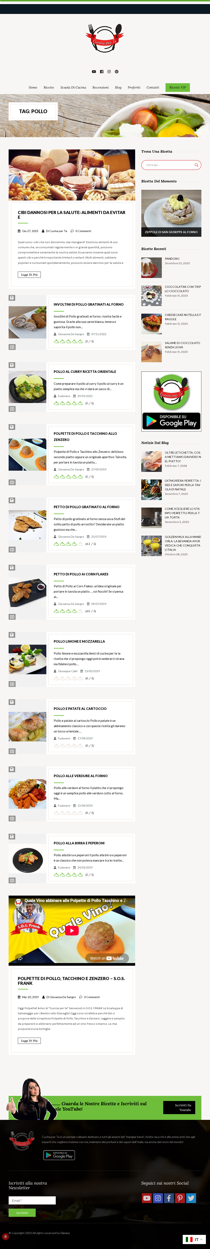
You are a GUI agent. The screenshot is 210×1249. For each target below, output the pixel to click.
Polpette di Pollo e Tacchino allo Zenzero (85, 437)
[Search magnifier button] (196, 165)
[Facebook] (169, 1198)
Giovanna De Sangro (71, 334)
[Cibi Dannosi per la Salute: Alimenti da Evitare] (72, 174)
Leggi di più (29, 275)
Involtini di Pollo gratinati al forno (89, 304)
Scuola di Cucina (73, 87)
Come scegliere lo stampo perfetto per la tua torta (182, 513)
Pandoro (172, 258)
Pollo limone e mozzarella (79, 641)
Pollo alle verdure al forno (81, 776)
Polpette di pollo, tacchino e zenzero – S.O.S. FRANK (71, 980)
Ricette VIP (177, 87)
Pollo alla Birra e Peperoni (79, 843)
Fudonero (64, 396)
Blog (118, 87)
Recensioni (100, 87)
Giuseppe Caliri (68, 671)
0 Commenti (83, 231)
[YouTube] (147, 1198)
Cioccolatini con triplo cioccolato (183, 289)
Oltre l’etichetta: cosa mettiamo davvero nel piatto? (183, 457)
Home (33, 87)
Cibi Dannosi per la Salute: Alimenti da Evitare (72, 214)
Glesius (65, 1233)
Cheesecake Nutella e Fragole (183, 317)
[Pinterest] (180, 1198)
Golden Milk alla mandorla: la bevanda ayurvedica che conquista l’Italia (183, 543)
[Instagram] (158, 1198)
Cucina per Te (58, 231)
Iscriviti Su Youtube (183, 1107)
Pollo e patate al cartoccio (80, 708)
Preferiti (134, 87)
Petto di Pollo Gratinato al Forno (87, 507)
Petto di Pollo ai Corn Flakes (81, 574)
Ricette (49, 87)
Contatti (153, 87)
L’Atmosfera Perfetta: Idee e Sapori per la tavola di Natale (183, 485)
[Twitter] (191, 1198)
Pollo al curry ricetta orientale (85, 371)
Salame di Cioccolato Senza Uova (182, 345)
